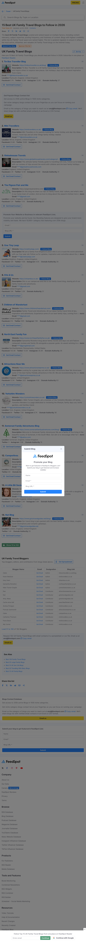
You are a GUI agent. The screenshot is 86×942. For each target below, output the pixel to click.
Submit (43, 492)
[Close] (61, 449)
